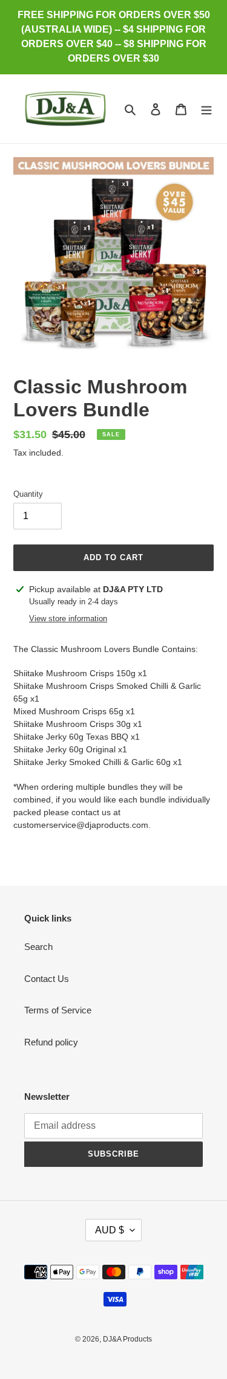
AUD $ (109, 1230)
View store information (68, 618)
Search (38, 946)
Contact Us (46, 979)
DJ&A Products (127, 1339)
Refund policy (51, 1042)
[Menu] (206, 109)
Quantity (28, 494)
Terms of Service (57, 1010)
